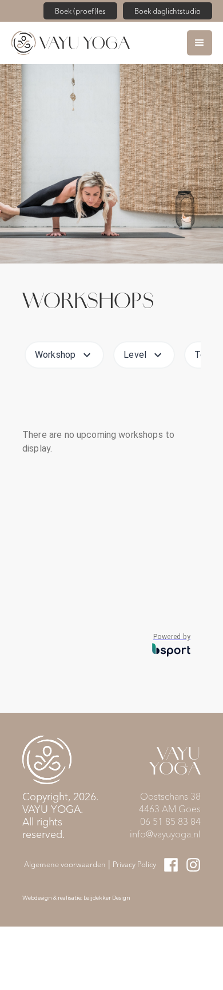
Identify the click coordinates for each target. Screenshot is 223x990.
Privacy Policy (134, 864)
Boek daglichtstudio (167, 10)
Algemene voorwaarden (65, 864)
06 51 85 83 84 (170, 821)
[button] (199, 42)
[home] (99, 42)
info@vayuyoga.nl (165, 833)
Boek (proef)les (80, 10)
